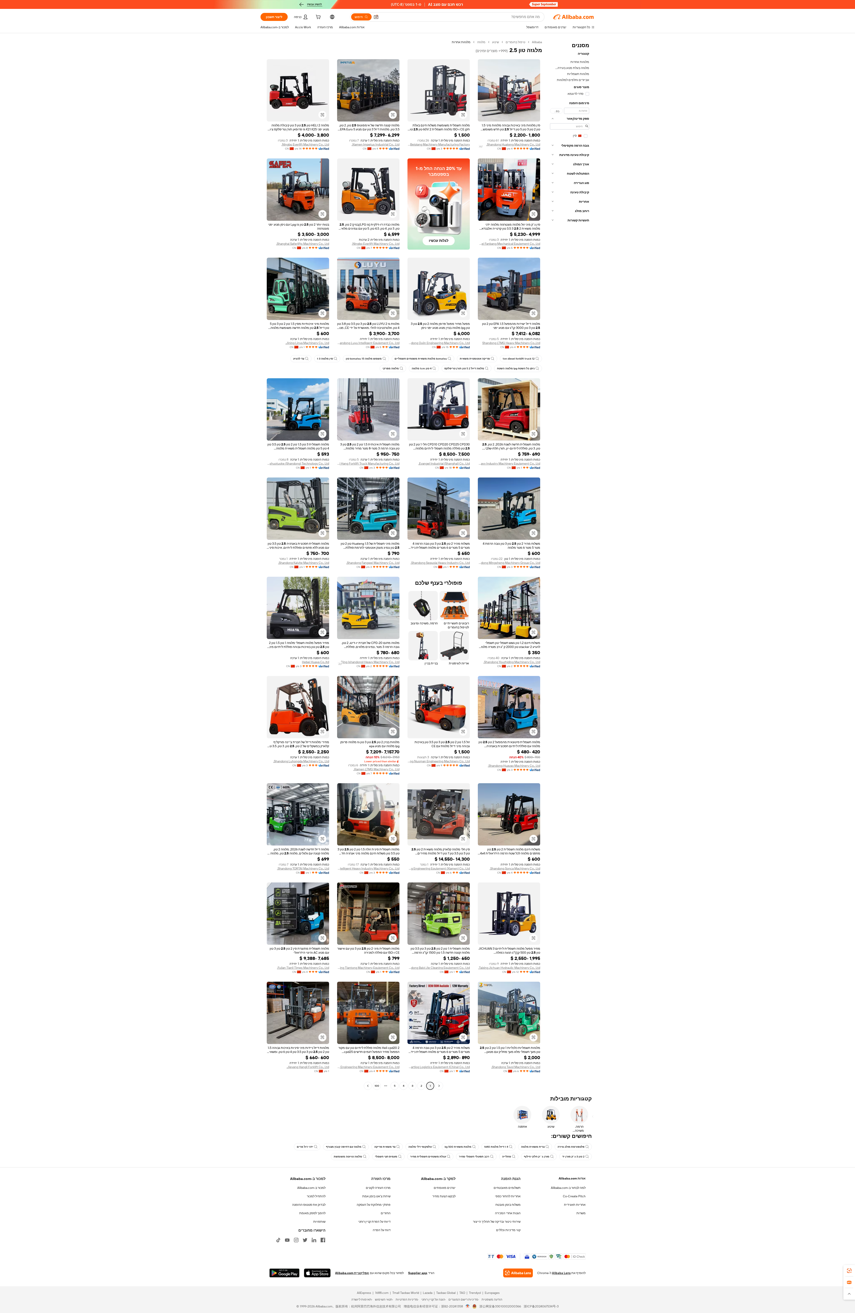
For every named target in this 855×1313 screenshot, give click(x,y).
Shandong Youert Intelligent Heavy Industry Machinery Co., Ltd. (368, 868)
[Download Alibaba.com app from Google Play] (284, 1272)
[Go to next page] (368, 1086)
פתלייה (506, 1156)
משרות (581, 1213)
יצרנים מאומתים (445, 1188)
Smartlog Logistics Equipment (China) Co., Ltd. (438, 1067)
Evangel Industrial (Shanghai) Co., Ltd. (444, 463)
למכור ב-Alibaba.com (311, 1188)
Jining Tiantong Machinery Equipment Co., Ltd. (368, 967)
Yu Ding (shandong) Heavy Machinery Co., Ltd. (368, 662)
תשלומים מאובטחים (507, 1188)
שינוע (495, 42)
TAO (462, 1293)
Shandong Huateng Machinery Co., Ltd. (513, 144)
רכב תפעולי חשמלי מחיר (474, 1156)
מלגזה (481, 42)
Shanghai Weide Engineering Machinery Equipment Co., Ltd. (368, 1067)
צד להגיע (298, 358)
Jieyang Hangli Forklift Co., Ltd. (308, 1067)
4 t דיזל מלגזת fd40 (496, 1146)
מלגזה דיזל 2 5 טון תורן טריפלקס (464, 368)
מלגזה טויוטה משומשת (348, 1156)
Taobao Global (446, 1293)
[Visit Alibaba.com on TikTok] (278, 1240)
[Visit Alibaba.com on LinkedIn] (314, 1240)
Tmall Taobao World (405, 1293)
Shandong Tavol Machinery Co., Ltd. (515, 1067)
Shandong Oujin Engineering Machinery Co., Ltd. (438, 343)
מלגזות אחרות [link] (461, 42)
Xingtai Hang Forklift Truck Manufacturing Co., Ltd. (368, 463)
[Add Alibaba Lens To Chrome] (518, 1272)
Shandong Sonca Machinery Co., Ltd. (515, 868)
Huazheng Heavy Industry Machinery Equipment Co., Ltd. (509, 463)
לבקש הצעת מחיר (444, 1196)
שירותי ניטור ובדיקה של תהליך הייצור (497, 1221)
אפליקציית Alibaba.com (352, 1273)
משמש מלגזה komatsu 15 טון (364, 358)
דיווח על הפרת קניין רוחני (374, 1221)
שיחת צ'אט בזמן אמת (376, 1196)
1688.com (382, 1293)
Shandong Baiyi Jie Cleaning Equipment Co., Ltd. (438, 967)
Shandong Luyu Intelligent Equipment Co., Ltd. (368, 343)
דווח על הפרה (382, 1230)
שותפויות (319, 1221)
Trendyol (475, 1293)
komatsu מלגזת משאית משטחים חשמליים (421, 358)
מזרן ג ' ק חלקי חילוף (536, 1156)
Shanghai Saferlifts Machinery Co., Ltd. (302, 243)
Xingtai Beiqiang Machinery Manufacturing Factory (438, 144)
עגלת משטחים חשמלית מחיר (428, 1156)
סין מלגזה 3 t (325, 358)
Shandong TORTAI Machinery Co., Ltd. (303, 868)
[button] (376, 17)
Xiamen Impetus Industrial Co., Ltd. (375, 144)
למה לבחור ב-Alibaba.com (568, 1188)
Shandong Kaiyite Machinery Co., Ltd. (303, 562)
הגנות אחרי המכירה (508, 1213)
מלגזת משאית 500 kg (458, 1146)
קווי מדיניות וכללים (508, 1230)
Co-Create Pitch (574, 1196)
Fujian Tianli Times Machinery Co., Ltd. (303, 967)
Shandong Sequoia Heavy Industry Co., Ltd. (440, 562)
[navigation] (569, 564)
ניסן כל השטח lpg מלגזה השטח (516, 368)
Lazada (427, 1293)
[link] (849, 1271)
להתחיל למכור (316, 1196)
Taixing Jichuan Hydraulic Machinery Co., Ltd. (509, 967)
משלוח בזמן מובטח (508, 1204)
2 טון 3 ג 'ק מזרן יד (573, 1156)
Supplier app (417, 1273)
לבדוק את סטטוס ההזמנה (309, 1204)
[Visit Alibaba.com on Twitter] (305, 1240)
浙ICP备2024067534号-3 (541, 1306)
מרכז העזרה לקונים (378, 1188)
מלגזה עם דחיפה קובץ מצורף (343, 1146)
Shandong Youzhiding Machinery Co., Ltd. (511, 662)
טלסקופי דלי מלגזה (420, 1146)
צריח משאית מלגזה (533, 1146)
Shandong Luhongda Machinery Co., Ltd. (301, 761)
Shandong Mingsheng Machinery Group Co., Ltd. (509, 562)
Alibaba (537, 42)
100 (377, 1085)
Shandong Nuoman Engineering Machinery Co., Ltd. (438, 761)
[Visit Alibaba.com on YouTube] (287, 1240)
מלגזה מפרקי (391, 368)
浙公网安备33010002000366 (500, 1306)
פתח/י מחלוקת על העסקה (374, 1204)
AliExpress (364, 1293)
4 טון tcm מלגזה (422, 368)
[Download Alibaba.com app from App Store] (317, 1272)
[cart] (317, 17)
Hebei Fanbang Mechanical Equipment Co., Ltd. (509, 243)
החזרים (386, 1213)
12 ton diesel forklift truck (519, 358)
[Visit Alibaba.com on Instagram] (296, 1240)
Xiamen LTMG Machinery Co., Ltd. (376, 769)
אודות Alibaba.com (572, 1178)
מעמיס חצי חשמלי (386, 1156)
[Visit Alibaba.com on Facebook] (323, 1240)
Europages (492, 1293)
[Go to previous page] (439, 1086)
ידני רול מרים (305, 1146)
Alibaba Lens (561, 1273)
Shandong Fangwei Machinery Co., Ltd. (372, 562)
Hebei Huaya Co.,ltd (315, 662)
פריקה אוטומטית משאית (475, 358)
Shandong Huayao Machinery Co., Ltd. (514, 765)
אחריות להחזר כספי (508, 1196)
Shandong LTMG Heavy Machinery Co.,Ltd (511, 343)
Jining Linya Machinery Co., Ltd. (307, 343)
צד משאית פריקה (384, 1146)
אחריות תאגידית (575, 1204)
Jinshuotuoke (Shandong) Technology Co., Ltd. (298, 463)
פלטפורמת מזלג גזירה (571, 1146)
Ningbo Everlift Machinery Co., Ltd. (305, 144)
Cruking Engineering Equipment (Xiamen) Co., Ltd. (438, 868)
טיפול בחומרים (515, 42)
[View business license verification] (468, 1306)
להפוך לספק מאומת (312, 1213)
